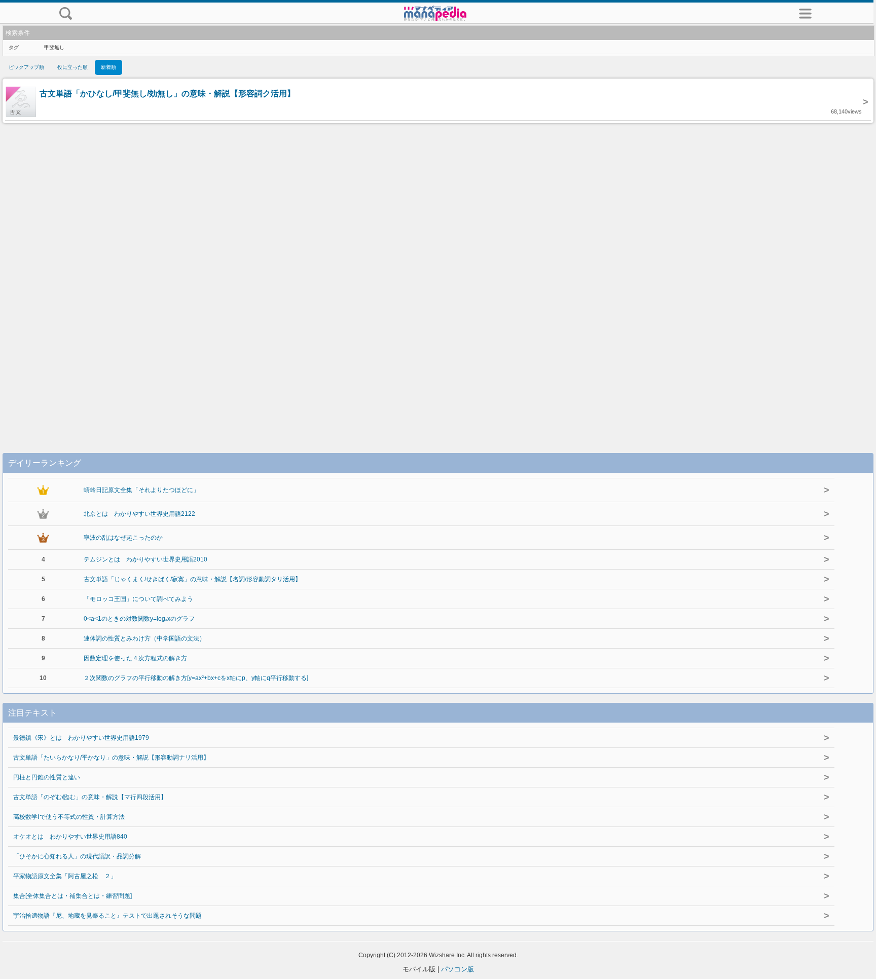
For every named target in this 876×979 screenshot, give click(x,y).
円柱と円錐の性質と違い (46, 777)
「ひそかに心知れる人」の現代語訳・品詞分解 (77, 856)
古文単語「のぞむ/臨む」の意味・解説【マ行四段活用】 (90, 797)
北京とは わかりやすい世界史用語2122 (139, 513)
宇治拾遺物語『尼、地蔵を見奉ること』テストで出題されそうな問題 (107, 915)
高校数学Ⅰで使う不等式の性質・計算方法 (69, 816)
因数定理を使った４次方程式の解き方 (135, 658)
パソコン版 (457, 969)
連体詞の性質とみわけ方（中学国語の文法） (144, 638)
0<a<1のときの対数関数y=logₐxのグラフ (139, 618)
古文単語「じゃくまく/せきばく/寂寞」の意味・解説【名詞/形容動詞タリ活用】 (192, 579)
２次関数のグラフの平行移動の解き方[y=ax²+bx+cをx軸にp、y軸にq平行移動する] (196, 678)
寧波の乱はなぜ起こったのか (123, 537)
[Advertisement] (438, 278)
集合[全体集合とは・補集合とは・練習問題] (72, 895)
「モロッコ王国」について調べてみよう (138, 599)
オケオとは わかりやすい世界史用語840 (70, 836)
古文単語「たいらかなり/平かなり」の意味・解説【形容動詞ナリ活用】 (111, 757)
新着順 (108, 67)
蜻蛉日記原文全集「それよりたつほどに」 (141, 490)
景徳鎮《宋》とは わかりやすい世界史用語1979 (81, 737)
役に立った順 (72, 67)
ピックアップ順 (26, 67)
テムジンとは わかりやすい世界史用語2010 (145, 559)
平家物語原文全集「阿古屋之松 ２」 (65, 876)
